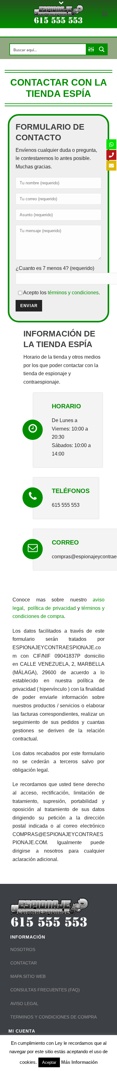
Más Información (79, 1062)
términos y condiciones (72, 292)
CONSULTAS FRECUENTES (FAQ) (45, 989)
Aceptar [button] (49, 1062)
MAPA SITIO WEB (28, 976)
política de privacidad (52, 608)
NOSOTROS (22, 949)
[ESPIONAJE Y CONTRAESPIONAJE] (59, 14)
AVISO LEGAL (24, 1003)
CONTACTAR (23, 962)
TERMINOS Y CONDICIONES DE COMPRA (53, 1016)
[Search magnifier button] (101, 49)
